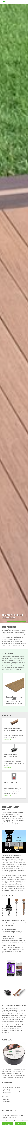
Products (4, 621)
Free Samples (20, 1123)
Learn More (7, 739)
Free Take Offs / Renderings (7, 1123)
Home (3, 619)
